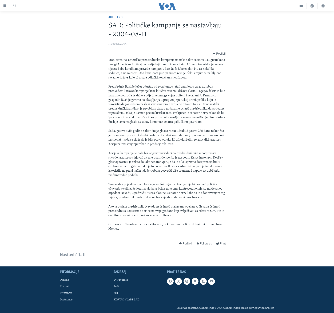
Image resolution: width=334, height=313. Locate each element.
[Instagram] (312, 6)
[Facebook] (323, 6)
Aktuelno (115, 17)
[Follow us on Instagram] (187, 281)
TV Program (120, 279)
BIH (115, 293)
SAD (116, 286)
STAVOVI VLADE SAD (126, 299)
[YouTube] (301, 6)
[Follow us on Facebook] (170, 281)
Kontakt (64, 286)
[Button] (219, 53)
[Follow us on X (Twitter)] (178, 281)
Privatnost (66, 293)
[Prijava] (211, 281)
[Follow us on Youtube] (195, 281)
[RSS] (203, 281)
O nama (64, 279)
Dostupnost (66, 299)
